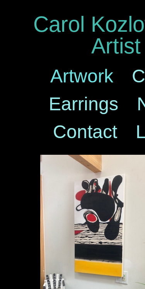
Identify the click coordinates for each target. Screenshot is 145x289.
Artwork (81, 76)
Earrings (83, 104)
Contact (85, 131)
